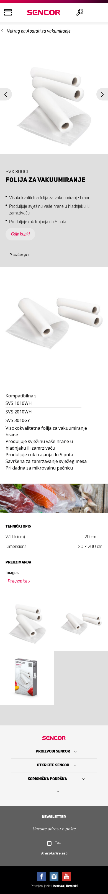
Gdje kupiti (20, 234)
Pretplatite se (53, 853)
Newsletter (54, 817)
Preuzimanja (18, 254)
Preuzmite (18, 581)
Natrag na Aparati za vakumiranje (39, 31)
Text (58, 843)
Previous (6, 94)
